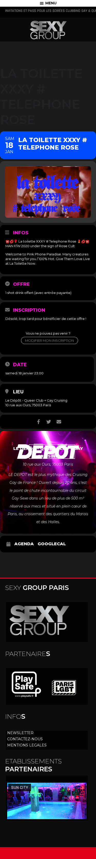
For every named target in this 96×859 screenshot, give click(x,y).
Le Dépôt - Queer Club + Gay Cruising (36, 400)
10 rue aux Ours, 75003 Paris (28, 405)
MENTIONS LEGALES (27, 745)
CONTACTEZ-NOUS (25, 739)
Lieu (18, 392)
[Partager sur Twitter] (48, 421)
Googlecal (52, 544)
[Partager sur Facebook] (38, 421)
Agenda (24, 544)
